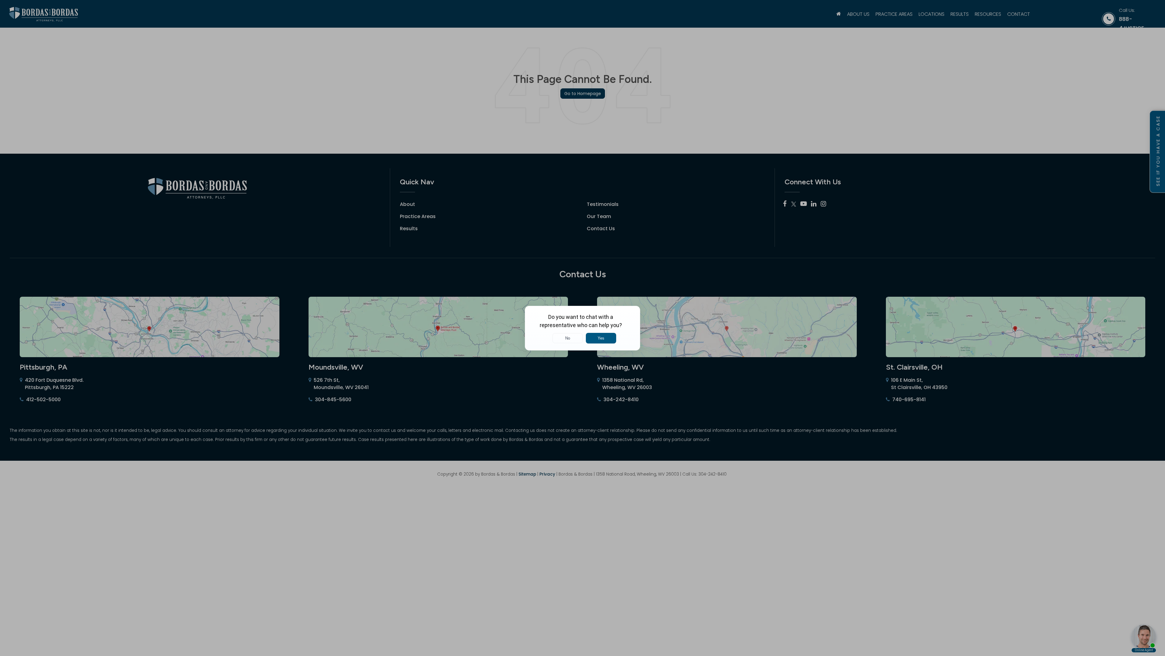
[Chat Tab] (582, 328)
